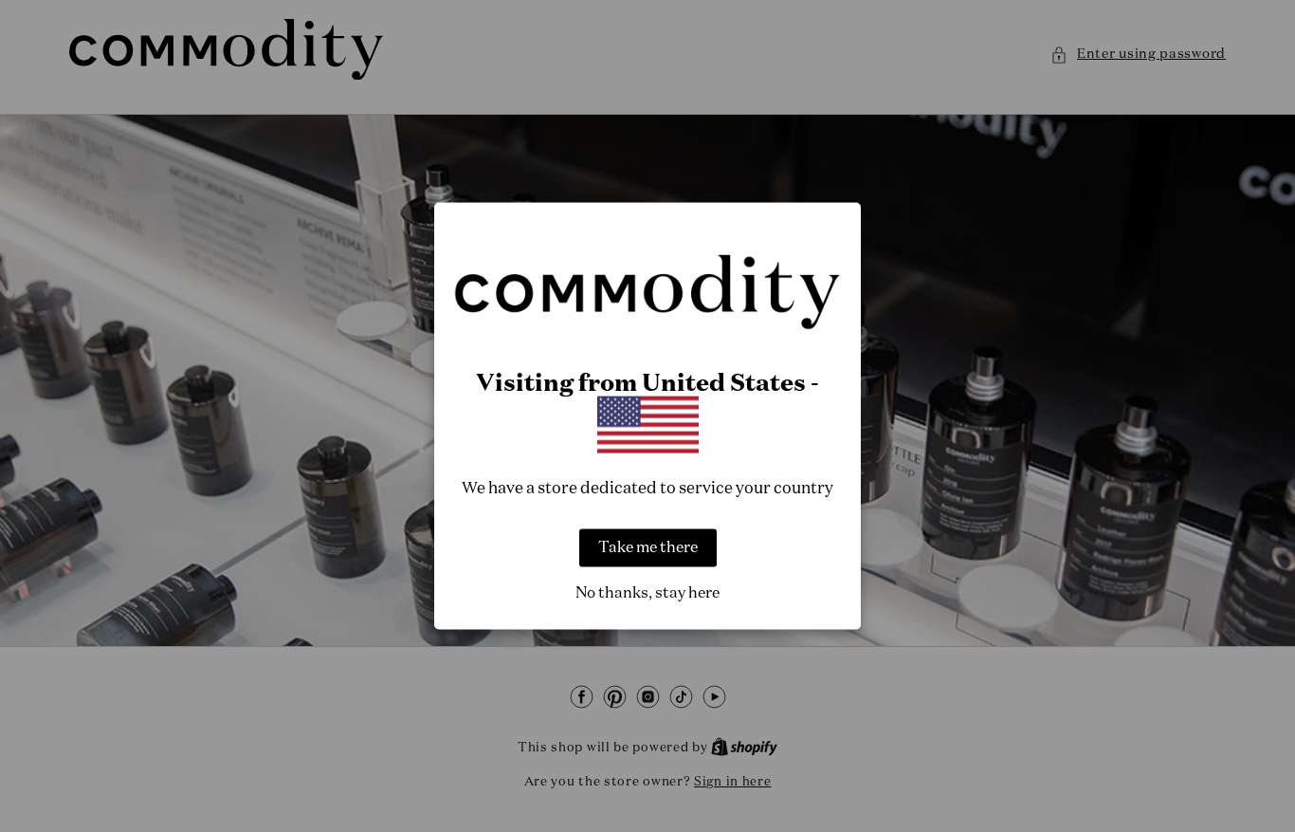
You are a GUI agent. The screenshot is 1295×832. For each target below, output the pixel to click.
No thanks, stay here (647, 593)
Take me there (648, 548)
